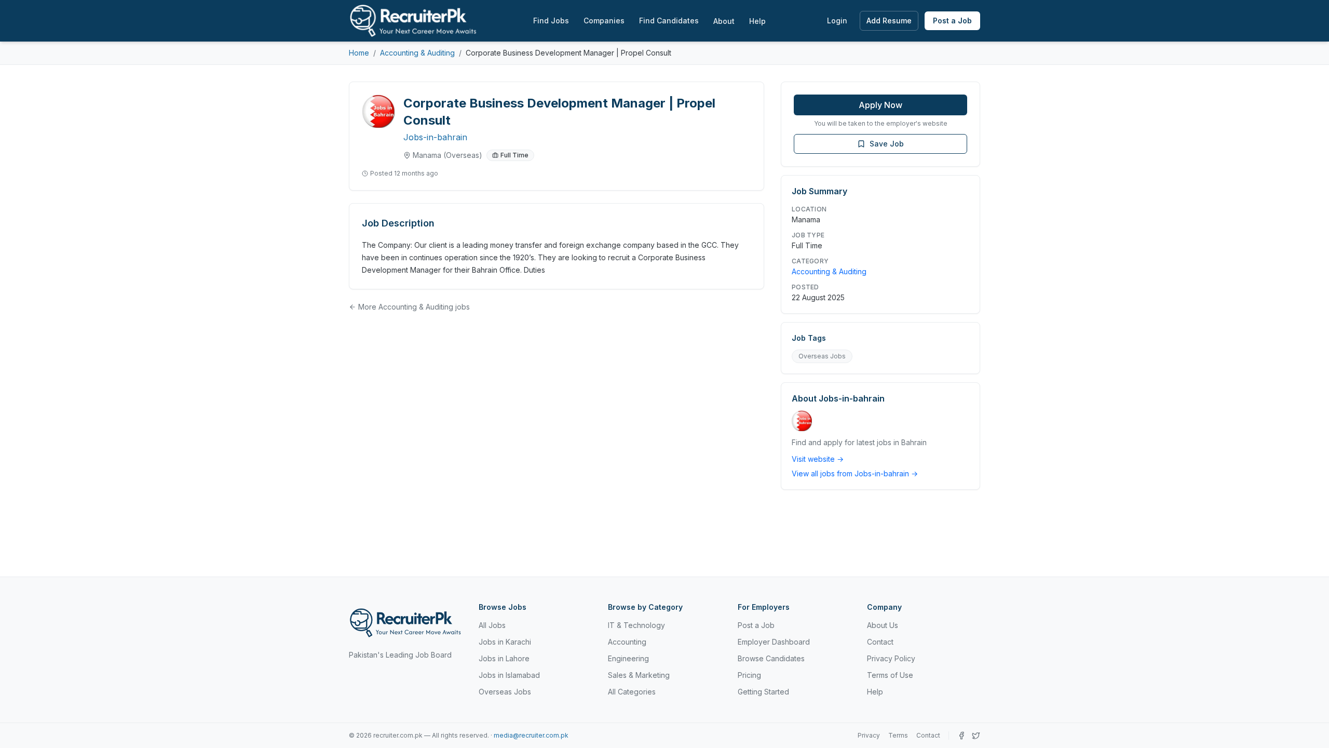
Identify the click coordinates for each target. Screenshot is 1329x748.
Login (837, 20)
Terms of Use (890, 675)
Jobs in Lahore (504, 658)
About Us (882, 625)
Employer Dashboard (774, 641)
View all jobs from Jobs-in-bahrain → (855, 473)
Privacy (869, 735)
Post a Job (952, 20)
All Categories (632, 691)
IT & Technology (636, 625)
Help (757, 21)
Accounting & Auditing (417, 52)
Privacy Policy (891, 658)
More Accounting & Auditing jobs (414, 306)
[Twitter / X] (976, 735)
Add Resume (889, 20)
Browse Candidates (771, 658)
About (724, 21)
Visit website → (818, 459)
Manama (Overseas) (447, 155)
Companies (604, 20)
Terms (898, 735)
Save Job (887, 143)
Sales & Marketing (639, 675)
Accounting (627, 641)
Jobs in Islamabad (509, 675)
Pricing (749, 675)
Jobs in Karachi (505, 641)
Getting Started (763, 691)
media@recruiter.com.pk (531, 735)
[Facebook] (961, 735)
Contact (880, 641)
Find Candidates (669, 20)
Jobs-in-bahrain (435, 137)
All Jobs (492, 625)
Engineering (628, 658)
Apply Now (880, 105)
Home (359, 52)
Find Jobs (551, 20)
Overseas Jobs (822, 356)
